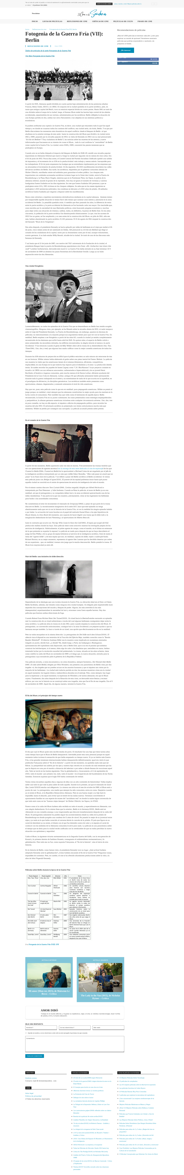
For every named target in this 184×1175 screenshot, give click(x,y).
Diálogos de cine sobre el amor (83, 1097)
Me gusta (153, 59)
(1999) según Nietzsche (87, 1078)
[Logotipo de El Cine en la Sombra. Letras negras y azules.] (92, 13)
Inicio (27, 29)
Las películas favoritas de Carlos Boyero (132, 1088)
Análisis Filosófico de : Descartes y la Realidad (90, 1120)
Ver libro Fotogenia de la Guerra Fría (39, 56)
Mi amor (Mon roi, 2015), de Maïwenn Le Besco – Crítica (49, 992)
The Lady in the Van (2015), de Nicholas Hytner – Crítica (100, 997)
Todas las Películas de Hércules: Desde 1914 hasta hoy (91, 1148)
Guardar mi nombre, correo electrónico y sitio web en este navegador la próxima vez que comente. (58, 1033)
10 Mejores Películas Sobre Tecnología (131, 1078)
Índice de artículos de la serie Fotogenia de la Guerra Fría (48, 50)
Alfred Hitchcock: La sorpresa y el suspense (87, 1145)
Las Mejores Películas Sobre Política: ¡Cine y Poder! (136, 1120)
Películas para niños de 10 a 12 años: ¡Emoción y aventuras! (139, 1145)
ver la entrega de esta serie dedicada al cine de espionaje (80, 468)
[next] (156, 4)
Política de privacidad (33, 1096)
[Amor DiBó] (34, 1012)
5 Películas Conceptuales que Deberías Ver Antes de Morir (138, 1154)
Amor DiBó (58, 46)
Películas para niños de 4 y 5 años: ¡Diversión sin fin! (136, 1135)
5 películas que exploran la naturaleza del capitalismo (136, 1095)
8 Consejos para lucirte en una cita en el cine (88, 1087)
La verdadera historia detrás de (89, 1101)
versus (88, 1091)
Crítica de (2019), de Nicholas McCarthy (90, 1151)
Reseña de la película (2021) (87, 1116)
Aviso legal (29, 1093)
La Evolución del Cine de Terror (83, 1094)
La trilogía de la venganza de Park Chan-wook (88, 1129)
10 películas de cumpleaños (128, 1081)
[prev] (153, 4)
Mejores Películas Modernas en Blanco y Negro (134, 1104)
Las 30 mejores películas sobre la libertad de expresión (137, 1085)
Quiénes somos (31, 1078)
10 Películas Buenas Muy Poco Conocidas (132, 1091)
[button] (156, 13)
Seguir (154, 63)
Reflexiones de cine (39, 29)
